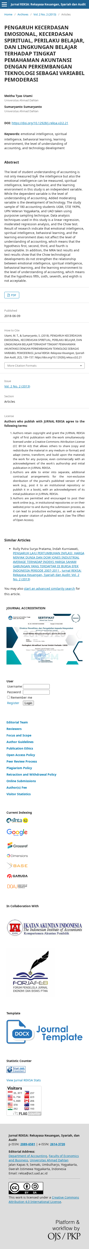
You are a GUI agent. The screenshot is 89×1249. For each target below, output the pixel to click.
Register (13, 703)
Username (14, 686)
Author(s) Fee (16, 787)
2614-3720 (57, 1144)
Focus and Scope (18, 735)
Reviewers (14, 729)
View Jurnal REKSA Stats (23, 1080)
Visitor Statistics (18, 794)
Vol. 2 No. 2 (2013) (44, 14)
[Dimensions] (17, 856)
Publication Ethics (19, 748)
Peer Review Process (21, 761)
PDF (13, 295)
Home (8, 14)
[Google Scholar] (17, 835)
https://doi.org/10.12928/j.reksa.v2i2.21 (40, 123)
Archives (22, 14)
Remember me (21, 697)
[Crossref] (17, 848)
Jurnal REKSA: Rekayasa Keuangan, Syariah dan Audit (48, 4)
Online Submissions (21, 781)
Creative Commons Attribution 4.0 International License (44, 1199)
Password (14, 692)
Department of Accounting (28, 1156)
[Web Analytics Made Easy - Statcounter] (15, 1072)
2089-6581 (27, 1144)
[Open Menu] (4, 4)
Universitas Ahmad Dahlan (49, 1160)
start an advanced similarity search (49, 588)
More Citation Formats (22, 365)
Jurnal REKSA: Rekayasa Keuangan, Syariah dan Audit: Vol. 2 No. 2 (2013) (47, 574)
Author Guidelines (19, 742)
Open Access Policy (20, 755)
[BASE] (17, 868)
